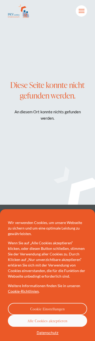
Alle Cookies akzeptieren (47, 321)
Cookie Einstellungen (47, 309)
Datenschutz (48, 332)
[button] (81, 11)
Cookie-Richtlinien (23, 291)
